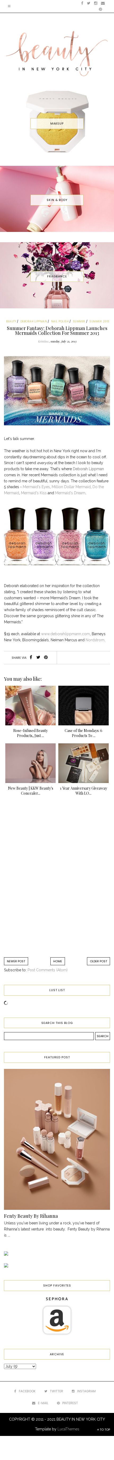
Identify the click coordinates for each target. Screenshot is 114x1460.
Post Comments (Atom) (48, 970)
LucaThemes (68, 1429)
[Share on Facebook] (31, 658)
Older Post (98, 961)
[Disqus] (57, 879)
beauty (11, 321)
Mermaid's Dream (70, 493)
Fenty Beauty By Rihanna (31, 1216)
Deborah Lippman (88, 469)
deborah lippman (33, 321)
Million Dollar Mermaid (71, 487)
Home (57, 961)
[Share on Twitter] (38, 658)
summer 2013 (99, 321)
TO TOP (104, 1429)
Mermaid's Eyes (36, 487)
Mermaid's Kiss (34, 493)
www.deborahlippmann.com (65, 634)
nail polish (60, 321)
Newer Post (16, 961)
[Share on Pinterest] (45, 658)
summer (79, 321)
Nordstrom (95, 640)
